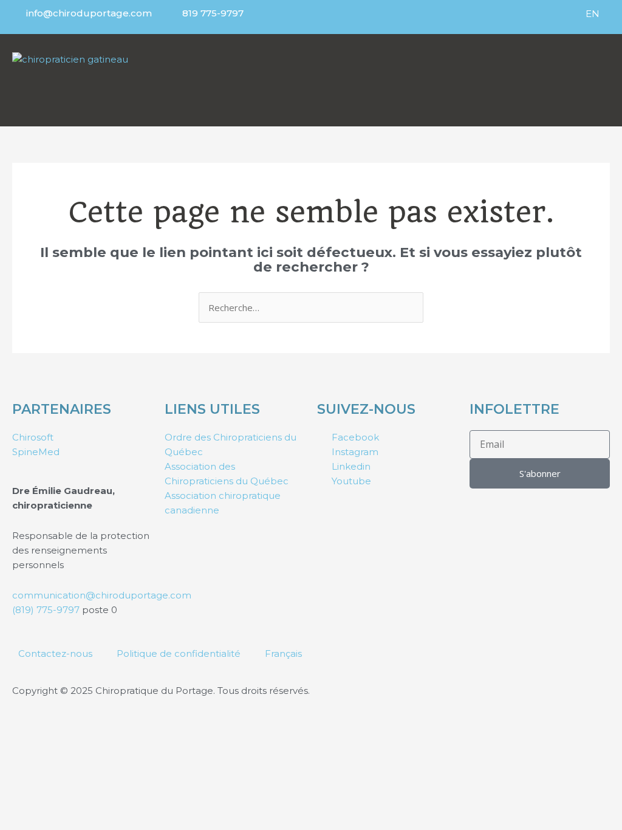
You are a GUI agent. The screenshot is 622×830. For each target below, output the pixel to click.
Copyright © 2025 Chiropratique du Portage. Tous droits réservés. (161, 690)
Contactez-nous (55, 653)
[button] (483, 77)
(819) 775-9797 (47, 610)
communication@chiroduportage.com (101, 595)
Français (283, 653)
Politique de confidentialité (179, 653)
